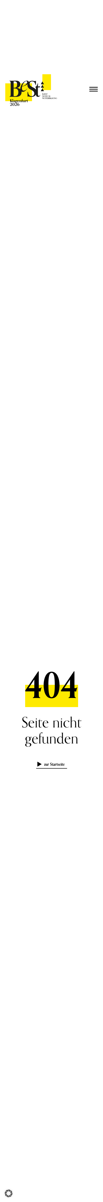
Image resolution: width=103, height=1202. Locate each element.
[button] (8, 1193)
